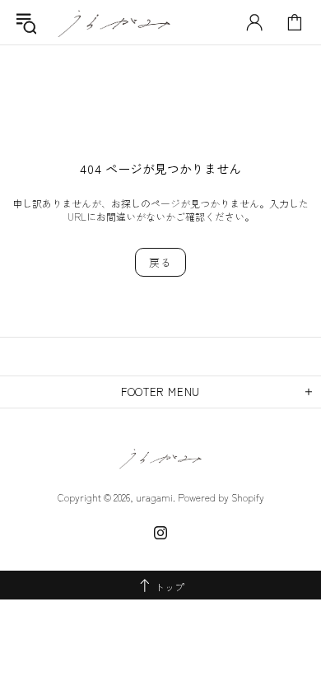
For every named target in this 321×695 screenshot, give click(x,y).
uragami (114, 22)
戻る (160, 262)
